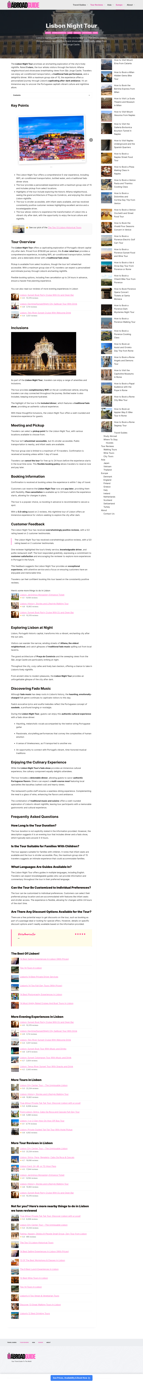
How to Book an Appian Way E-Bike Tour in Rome (123, 412)
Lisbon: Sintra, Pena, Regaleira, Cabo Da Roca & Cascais (47, 1157)
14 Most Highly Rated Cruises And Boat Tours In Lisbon (46, 1003)
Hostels (109, 443)
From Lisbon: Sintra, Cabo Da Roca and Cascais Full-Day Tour (50, 1112)
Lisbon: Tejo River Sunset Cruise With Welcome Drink (45, 313)
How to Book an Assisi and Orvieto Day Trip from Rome (123, 347)
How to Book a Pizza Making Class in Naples (124, 170)
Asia (109, 5)
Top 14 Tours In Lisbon (31, 968)
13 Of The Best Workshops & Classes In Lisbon (42, 1260)
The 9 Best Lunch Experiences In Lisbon (39, 1269)
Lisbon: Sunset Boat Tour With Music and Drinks (43, 1049)
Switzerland (109, 503)
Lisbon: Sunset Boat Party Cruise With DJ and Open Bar (47, 295)
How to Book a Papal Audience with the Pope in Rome (124, 387)
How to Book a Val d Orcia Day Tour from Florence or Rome (124, 265)
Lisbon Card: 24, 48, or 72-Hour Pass (38, 1166)
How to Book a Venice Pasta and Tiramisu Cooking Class (125, 183)
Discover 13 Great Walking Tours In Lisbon (40, 1304)
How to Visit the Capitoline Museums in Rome (124, 373)
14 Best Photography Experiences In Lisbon (41, 994)
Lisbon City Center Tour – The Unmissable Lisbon (44, 1085)
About (130, 5)
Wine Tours (109, 453)
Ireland (107, 493)
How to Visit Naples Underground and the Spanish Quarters (124, 144)
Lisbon (70, 32)
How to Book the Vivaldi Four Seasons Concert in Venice (124, 226)
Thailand (108, 470)
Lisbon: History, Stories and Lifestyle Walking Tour (44, 603)
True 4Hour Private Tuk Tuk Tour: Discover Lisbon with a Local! (50, 1103)
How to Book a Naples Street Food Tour (123, 157)
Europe (119, 5)
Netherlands (109, 497)
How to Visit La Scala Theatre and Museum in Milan (124, 101)
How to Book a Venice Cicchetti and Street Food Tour (125, 213)
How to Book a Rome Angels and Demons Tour (124, 360)
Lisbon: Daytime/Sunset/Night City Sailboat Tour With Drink (48, 304)
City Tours (108, 456)
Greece (107, 487)
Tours (95, 32)
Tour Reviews (96, 5)
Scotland (108, 500)
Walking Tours (110, 449)
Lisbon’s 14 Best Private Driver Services (39, 977)
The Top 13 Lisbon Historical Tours (64, 227)
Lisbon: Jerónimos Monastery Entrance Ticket (42, 595)
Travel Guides (79, 5)
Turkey (107, 507)
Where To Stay (111, 439)
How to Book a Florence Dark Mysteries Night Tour (124, 308)
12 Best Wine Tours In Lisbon (34, 1278)
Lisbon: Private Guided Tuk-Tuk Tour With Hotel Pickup (46, 1129)
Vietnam (107, 466)
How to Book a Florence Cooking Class (122, 334)
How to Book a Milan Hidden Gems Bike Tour (124, 75)
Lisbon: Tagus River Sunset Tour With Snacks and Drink (46, 1066)
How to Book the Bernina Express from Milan (124, 88)
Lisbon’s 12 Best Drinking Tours (35, 1313)
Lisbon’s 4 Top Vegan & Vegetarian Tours (39, 1296)
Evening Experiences (59, 32)
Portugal (77, 32)
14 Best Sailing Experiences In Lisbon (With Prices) (44, 959)
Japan (106, 463)
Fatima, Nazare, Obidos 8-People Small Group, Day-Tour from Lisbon (53, 1234)
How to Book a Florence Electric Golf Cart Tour (124, 239)
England (107, 480)
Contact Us (109, 513)
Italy (106, 490)
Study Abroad (110, 436)
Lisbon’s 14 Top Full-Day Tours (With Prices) (41, 985)
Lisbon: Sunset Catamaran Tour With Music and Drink (45, 1057)
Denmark (108, 476)
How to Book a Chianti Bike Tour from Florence (125, 279)
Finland (107, 483)
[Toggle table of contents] (89, 95)
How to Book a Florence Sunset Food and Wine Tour (124, 252)
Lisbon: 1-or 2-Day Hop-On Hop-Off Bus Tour (42, 1121)
